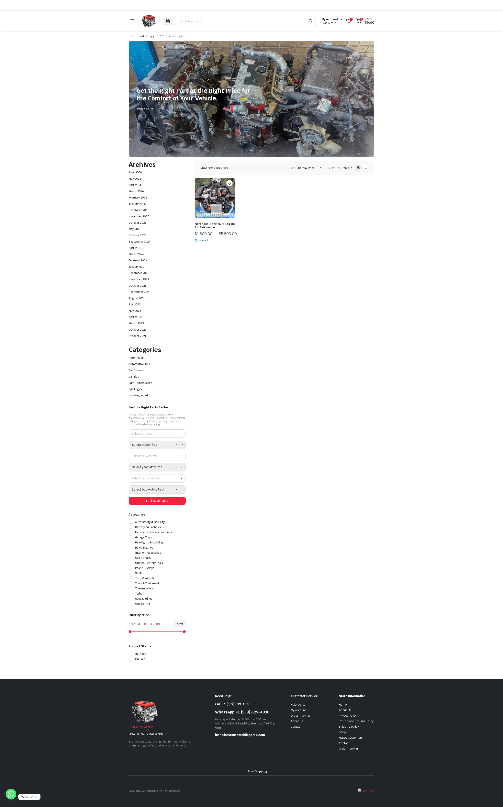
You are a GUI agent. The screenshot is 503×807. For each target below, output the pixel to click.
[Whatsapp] (11, 796)
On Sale (140, 659)
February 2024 (138, 260)
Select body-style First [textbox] (148, 489)
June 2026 (135, 172)
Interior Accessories (148, 552)
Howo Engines (144, 547)
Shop (342, 732)
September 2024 (140, 241)
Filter (180, 624)
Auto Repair (136, 357)
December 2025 (139, 210)
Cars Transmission (140, 383)
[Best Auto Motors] (148, 21)
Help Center (299, 704)
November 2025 (139, 216)
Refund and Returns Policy (356, 721)
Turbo (138, 593)
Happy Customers (351, 737)
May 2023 (135, 311)
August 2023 (137, 298)
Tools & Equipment (147, 583)
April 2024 (135, 248)
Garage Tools (143, 537)
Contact (296, 726)
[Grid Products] (358, 168)
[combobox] (157, 433)
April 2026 (135, 185)
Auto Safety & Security (150, 522)
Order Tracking (300, 715)
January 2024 (137, 266)
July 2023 (135, 304)
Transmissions (144, 588)
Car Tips (134, 376)
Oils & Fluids (143, 558)
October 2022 (137, 329)
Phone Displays (144, 568)
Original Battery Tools (149, 563)
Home (132, 36)
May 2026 (135, 178)
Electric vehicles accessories (153, 532)
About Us (297, 721)
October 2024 (138, 235)
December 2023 (139, 273)
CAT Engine (136, 389)
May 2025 (135, 229)
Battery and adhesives (149, 527)
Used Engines (143, 598)
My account (298, 710)
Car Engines (136, 370)
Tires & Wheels (144, 578)
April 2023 (135, 317)
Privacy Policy (348, 715)
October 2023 (137, 285)
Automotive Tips (139, 364)
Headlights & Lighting (149, 542)
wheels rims (143, 604)
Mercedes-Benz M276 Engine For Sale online (215, 225)
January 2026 (137, 204)
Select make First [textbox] (144, 445)
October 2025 (138, 222)
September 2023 (139, 292)
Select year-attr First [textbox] (147, 467)
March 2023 (136, 323)
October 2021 (137, 336)
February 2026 (138, 197)
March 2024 (136, 254)
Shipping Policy (349, 726)
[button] (229, 183)
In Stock (140, 654)
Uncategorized (138, 395)
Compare (231, 191)
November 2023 (139, 279)
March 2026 (136, 191)
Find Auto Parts (157, 501)
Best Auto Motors (141, 727)
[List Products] (365, 168)
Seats (139, 573)
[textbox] (143, 433)
